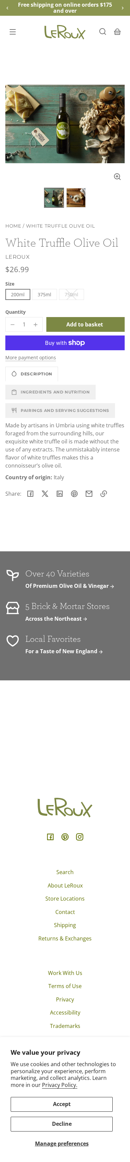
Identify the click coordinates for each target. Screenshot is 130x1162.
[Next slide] (122, 8)
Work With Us (65, 973)
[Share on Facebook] (30, 493)
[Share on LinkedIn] (59, 493)
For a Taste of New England (62, 651)
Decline (62, 1123)
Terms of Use (65, 986)
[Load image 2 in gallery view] (76, 198)
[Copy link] (103, 493)
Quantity (15, 312)
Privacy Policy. (59, 1085)
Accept (62, 1104)
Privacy (65, 999)
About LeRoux (65, 885)
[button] (102, 31)
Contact (65, 912)
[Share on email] (89, 493)
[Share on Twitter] (45, 493)
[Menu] (12, 31)
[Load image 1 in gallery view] (54, 198)
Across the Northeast (54, 618)
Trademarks (65, 1026)
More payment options (30, 357)
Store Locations (65, 898)
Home (13, 226)
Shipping (65, 925)
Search (65, 872)
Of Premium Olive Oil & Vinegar (67, 586)
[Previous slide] (7, 8)
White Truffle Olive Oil (60, 226)
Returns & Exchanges (65, 938)
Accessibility (65, 1012)
